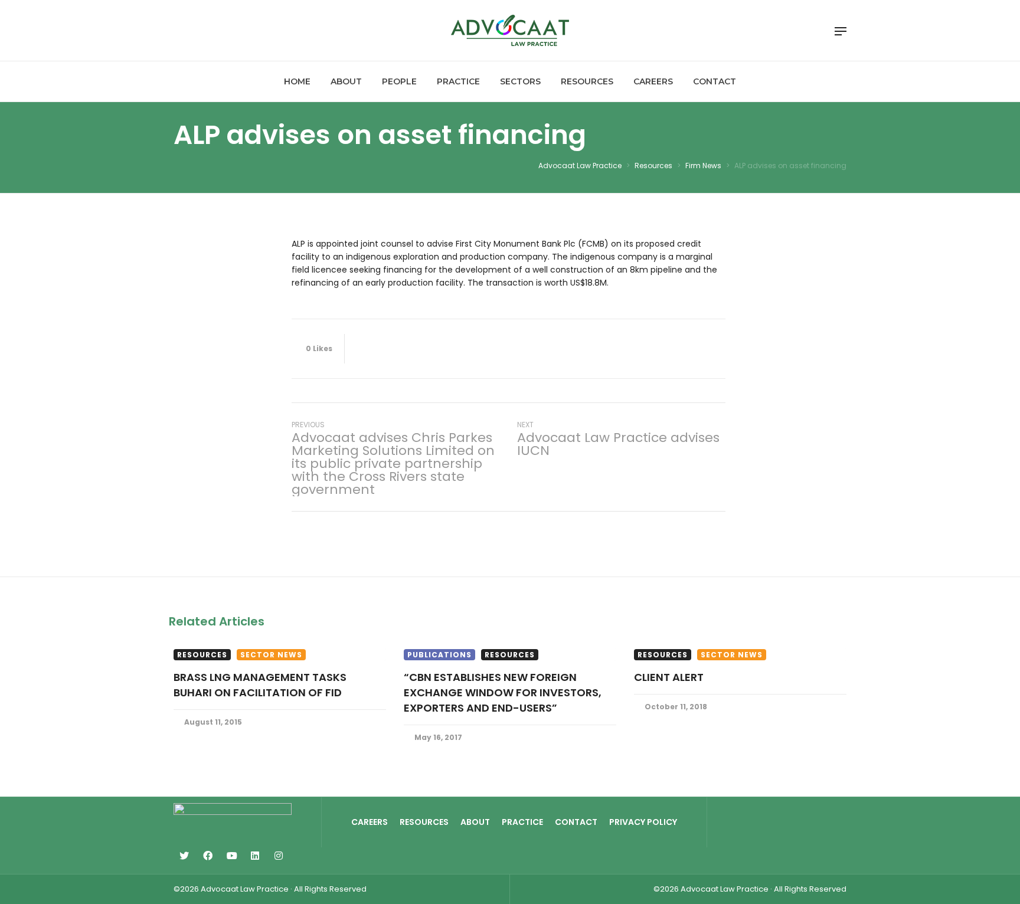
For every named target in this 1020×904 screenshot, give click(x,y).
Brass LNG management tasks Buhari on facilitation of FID (260, 685)
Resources (202, 655)
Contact (576, 822)
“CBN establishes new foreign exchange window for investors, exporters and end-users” (502, 692)
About (475, 822)
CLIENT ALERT (669, 677)
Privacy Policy (643, 822)
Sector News (271, 655)
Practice (522, 822)
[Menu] (840, 31)
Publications (439, 655)
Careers (369, 822)
